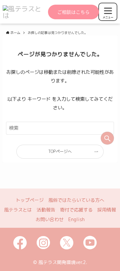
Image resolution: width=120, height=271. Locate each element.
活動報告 (46, 209)
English (76, 219)
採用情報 (106, 209)
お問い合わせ (50, 219)
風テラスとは (18, 209)
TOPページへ (60, 151)
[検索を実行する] (107, 138)
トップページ (30, 200)
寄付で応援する (76, 209)
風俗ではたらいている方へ (76, 200)
